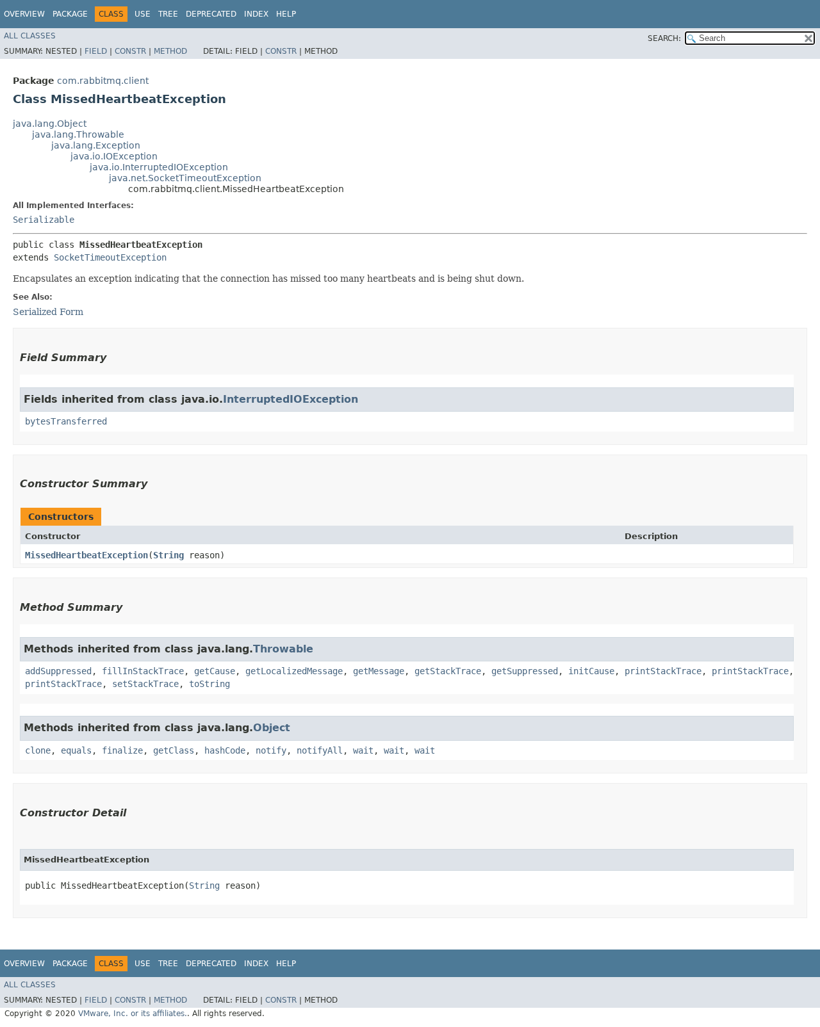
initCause (591, 671)
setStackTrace (145, 684)
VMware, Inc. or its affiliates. (132, 1013)
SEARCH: (664, 38)
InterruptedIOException (290, 399)
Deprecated (211, 14)
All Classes (30, 35)
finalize (122, 750)
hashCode (224, 750)
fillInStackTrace (143, 671)
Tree (168, 14)
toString (209, 684)
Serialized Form (48, 312)
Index (256, 14)
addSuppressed (58, 671)
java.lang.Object (49, 123)
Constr (130, 51)
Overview (24, 14)
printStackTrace (663, 671)
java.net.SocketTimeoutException (185, 178)
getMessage (378, 671)
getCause (214, 671)
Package (70, 14)
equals (76, 750)
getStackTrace (447, 671)
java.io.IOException (114, 156)
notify (271, 750)
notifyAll (320, 750)
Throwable (283, 649)
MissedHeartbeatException (86, 555)
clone (38, 750)
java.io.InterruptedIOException (159, 167)
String (168, 555)
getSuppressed (524, 671)
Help (286, 14)
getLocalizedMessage (294, 671)
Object (271, 728)
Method (170, 51)
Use (143, 14)
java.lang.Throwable (78, 134)
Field (96, 51)
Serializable (43, 219)
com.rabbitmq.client (103, 81)
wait (363, 750)
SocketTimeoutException (110, 257)
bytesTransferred (66, 421)
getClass (173, 750)
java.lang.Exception (95, 145)
